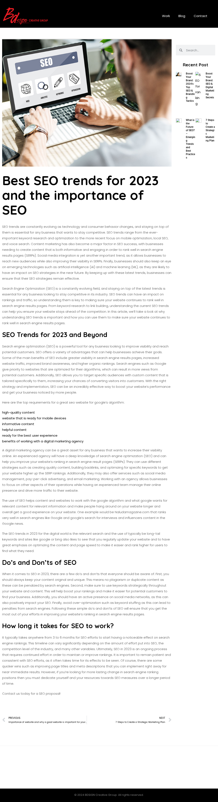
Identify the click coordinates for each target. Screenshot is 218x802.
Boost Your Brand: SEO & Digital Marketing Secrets (210, 85)
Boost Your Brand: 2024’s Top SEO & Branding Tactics (190, 87)
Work (166, 16)
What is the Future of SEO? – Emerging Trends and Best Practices (190, 139)
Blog (181, 16)
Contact (200, 16)
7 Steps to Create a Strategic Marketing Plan (210, 130)
